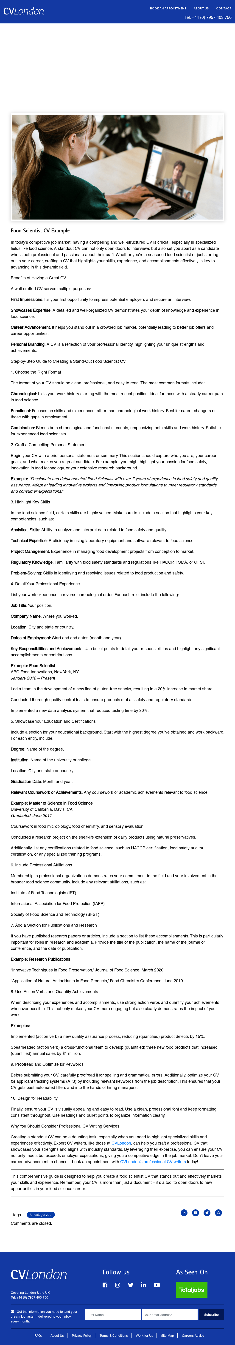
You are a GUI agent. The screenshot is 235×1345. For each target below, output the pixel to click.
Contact (224, 8)
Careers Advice (193, 1335)
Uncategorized (40, 1214)
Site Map (167, 1335)
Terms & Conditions (114, 1335)
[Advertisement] (117, 58)
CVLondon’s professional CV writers (153, 1161)
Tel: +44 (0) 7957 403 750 (208, 17)
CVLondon (121, 1143)
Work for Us (144, 1335)
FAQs (38, 1335)
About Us (201, 8)
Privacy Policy (82, 1335)
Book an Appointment (168, 8)
